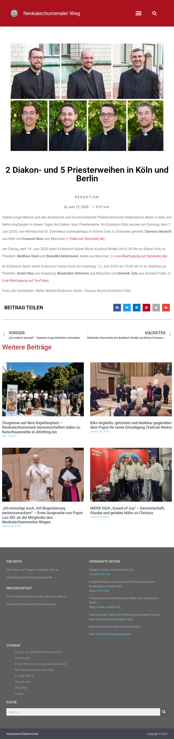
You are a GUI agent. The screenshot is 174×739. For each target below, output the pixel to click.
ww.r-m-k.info (100, 590)
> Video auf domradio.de (85, 239)
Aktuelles (21, 687)
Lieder (19, 693)
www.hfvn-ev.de (99, 574)
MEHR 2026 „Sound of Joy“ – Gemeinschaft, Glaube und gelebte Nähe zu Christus (127, 510)
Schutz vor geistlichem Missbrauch (38, 652)
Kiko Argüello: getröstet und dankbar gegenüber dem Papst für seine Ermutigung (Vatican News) (131, 425)
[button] (138, 13)
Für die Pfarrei (24, 675)
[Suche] (164, 712)
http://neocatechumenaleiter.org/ (111, 619)
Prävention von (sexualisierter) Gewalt (40, 664)
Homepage (22, 658)
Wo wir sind (22, 681)
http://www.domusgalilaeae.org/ (110, 634)
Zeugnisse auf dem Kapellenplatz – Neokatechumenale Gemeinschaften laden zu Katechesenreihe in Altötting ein (41, 427)
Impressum (13, 733)
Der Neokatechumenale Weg (34, 669)
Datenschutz (30, 733)
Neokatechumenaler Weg (51, 13)
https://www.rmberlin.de (105, 607)
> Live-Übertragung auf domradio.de (139, 256)
